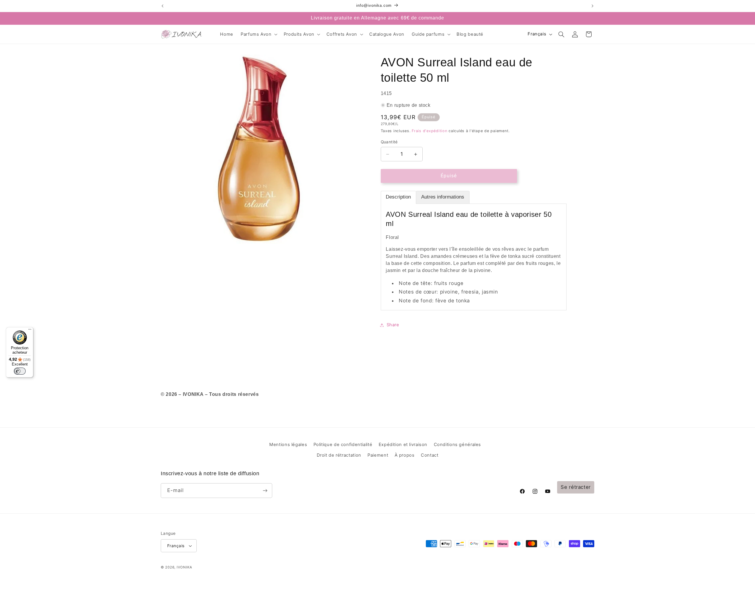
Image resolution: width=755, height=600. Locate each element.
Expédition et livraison (403, 444)
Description (398, 197)
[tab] (398, 197)
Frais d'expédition (429, 131)
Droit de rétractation (339, 455)
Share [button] (393, 324)
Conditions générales (457, 444)
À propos (405, 455)
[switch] (20, 371)
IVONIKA (184, 567)
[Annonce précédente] (162, 6)
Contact (429, 455)
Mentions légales (288, 444)
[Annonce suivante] (592, 6)
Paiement (377, 455)
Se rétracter (576, 487)
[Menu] (29, 330)
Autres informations (442, 197)
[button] (258, 34)
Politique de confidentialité (343, 444)
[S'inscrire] (265, 490)
